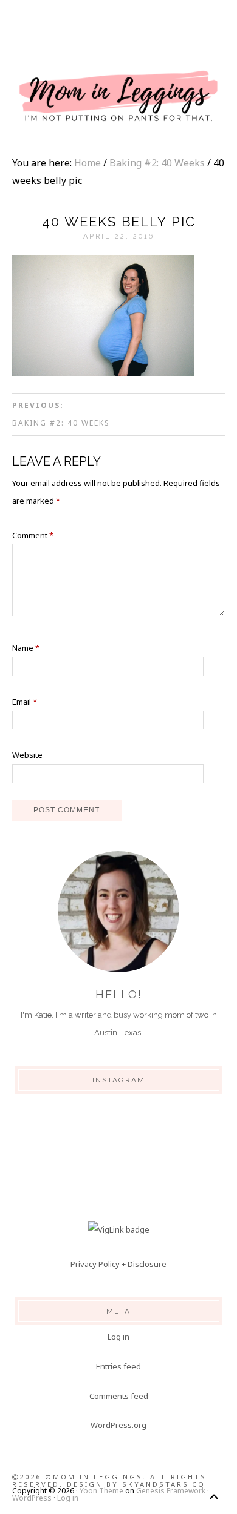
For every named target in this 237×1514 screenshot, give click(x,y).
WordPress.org (118, 1425)
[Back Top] (213, 1497)
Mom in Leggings (118, 96)
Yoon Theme (101, 1491)
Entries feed (118, 1366)
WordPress (32, 1498)
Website (27, 754)
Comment (32, 535)
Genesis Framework (170, 1491)
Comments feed (118, 1396)
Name (26, 647)
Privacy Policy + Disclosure (118, 1264)
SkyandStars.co (163, 1484)
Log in (118, 1336)
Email (24, 701)
